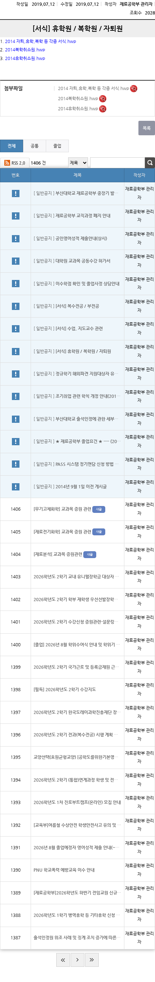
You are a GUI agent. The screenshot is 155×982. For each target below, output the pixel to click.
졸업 (57, 145)
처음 (63, 960)
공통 (35, 145)
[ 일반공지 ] (77, 193)
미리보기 (133, 88)
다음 (77, 960)
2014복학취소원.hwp (78, 98)
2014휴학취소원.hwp (78, 108)
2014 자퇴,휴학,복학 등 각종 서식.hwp (40, 41)
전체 (11, 145)
